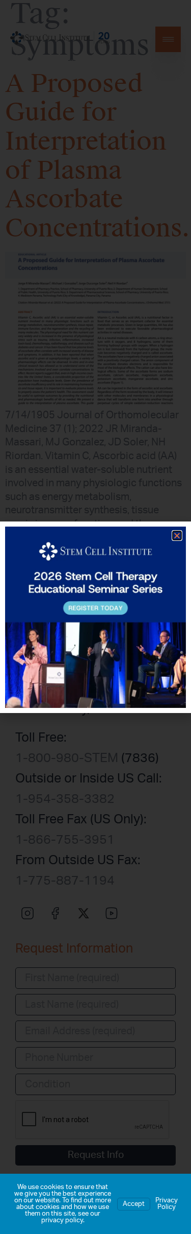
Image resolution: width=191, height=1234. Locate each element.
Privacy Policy (166, 1204)
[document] (95, 617)
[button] (177, 535)
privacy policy (62, 1220)
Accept (134, 1204)
